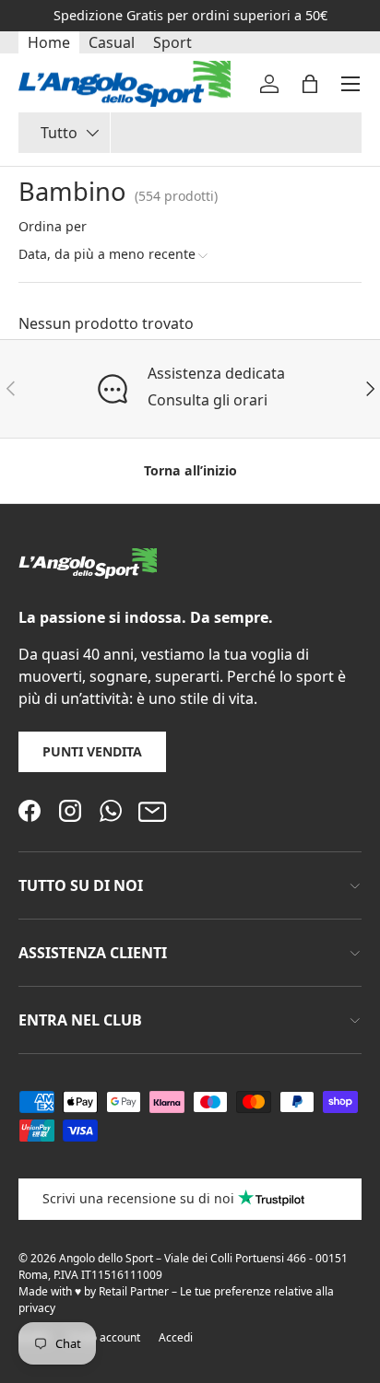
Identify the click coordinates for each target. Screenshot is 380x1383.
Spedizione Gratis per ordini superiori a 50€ (190, 15)
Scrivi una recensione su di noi (138, 1198)
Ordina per (52, 226)
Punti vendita (92, 751)
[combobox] (190, 132)
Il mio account (104, 1337)
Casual (112, 42)
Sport (172, 42)
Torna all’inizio (190, 470)
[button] (310, 84)
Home (49, 42)
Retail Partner (134, 1291)
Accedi (176, 1337)
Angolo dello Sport (107, 1258)
